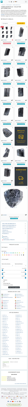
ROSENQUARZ (6, 346)
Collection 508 (21, 23)
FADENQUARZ (6, 327)
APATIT (18, 318)
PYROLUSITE (19, 341)
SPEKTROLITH (6, 349)
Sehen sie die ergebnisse (14, 287)
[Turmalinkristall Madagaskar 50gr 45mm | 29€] (7, 153)
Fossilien (5, 230)
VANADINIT (5, 352)
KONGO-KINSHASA (20, 295)
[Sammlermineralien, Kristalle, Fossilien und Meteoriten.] (2, 1)
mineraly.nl (17, 397)
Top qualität (5, 238)
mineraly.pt (23, 397)
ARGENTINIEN (19, 294)
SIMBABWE (18, 308)
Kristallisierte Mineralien (9, 226)
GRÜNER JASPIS (19, 330)
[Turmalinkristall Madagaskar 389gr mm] (7, 32)
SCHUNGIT (5, 348)
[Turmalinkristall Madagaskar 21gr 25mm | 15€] (7, 52)
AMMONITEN (19, 316)
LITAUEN (18, 300)
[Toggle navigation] (26, 1)
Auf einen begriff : (5, 259)
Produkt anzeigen (7, 43)
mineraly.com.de (21, 396)
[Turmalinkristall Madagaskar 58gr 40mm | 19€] (7, 92)
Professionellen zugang (17, 389)
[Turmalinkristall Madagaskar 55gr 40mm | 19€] (21, 92)
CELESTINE (5, 324)
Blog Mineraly (5, 392)
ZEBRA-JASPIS (6, 354)
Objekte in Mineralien (7, 228)
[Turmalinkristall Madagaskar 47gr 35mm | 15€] (21, 52)
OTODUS (18, 340)
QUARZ (5, 343)
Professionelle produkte (9, 239)
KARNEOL (5, 335)
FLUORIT (5, 329)
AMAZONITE (19, 315)
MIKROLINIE (19, 338)
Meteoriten (5, 233)
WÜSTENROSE (19, 352)
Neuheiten (4, 236)
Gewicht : (3, 272)
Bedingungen (3, 388)
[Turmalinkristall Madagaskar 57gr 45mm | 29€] (21, 112)
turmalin (4, 40)
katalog (3, 4)
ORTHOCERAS (6, 340)
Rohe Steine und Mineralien (9, 223)
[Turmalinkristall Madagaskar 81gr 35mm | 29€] (21, 153)
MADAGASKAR (19, 302)
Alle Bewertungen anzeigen (20, 383)
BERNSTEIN (19, 321)
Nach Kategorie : (5, 247)
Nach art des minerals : (6, 263)
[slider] (2, 270)
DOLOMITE (5, 326)
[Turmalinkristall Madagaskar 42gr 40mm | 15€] (7, 72)
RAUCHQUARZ (19, 343)
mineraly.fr (5, 396)
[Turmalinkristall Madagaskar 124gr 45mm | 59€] (14, 200)
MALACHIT (5, 338)
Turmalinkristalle (16, 4)
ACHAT (5, 315)
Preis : (3, 268)
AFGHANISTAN (6, 294)
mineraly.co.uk (12, 396)
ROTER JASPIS (19, 346)
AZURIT (18, 319)
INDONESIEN (6, 300)
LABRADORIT (6, 337)
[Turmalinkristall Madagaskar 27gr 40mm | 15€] (21, 32)
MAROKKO (5, 302)
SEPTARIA (18, 348)
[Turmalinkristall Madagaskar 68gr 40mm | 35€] (7, 173)
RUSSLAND (19, 305)
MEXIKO (5, 303)
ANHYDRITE (5, 318)
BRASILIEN (5, 295)
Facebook (11, 392)
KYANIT (18, 335)
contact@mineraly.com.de (10, 394)
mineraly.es (9, 397)
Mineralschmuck (7, 231)
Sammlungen (9, 4)
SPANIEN (18, 297)
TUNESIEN (5, 306)
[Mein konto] (11, 2)
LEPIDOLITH (18, 337)
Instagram (17, 392)
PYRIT (4, 341)
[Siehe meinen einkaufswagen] (13, 2)
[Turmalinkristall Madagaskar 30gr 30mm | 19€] (7, 112)
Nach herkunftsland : (19, 263)
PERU (18, 303)
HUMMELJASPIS (19, 332)
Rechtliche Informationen (11, 388)
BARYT (4, 321)
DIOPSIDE (18, 324)
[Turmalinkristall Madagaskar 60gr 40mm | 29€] (7, 133)
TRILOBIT (5, 351)
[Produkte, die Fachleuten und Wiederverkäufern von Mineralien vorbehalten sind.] (12, 40)
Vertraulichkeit (20, 388)
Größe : (3, 276)
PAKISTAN (5, 305)
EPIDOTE (18, 326)
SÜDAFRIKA (5, 308)
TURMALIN (18, 351)
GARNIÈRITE (19, 329)
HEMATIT (5, 332)
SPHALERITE (18, 349)
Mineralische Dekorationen (9, 225)
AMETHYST (5, 316)
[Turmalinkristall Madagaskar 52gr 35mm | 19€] (21, 72)
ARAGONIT (5, 319)
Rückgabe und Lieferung (8, 389)
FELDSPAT (18, 327)
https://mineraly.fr (20, 394)
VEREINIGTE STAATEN (20, 306)
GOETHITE (5, 330)
